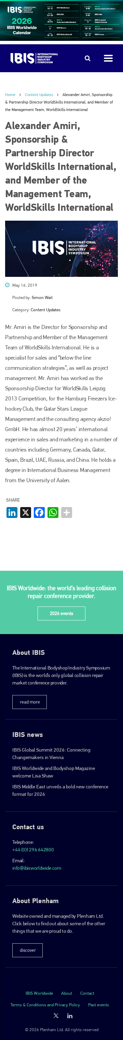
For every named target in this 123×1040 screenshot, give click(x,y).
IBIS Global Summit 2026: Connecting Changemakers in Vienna (51, 753)
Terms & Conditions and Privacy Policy (45, 1004)
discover (28, 950)
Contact (87, 993)
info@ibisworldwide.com (36, 868)
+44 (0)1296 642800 (33, 850)
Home (10, 94)
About (66, 993)
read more (30, 702)
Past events (98, 1004)
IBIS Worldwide (39, 993)
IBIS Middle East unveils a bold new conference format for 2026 (60, 790)
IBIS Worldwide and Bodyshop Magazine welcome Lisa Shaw (53, 772)
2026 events (61, 613)
